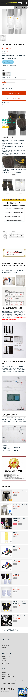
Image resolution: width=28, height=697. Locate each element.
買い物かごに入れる (14, 93)
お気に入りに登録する (15, 98)
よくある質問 (5, 663)
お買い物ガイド (6, 656)
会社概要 (4, 672)
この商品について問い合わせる (9, 65)
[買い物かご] (23, 2)
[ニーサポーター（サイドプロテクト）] (14, 21)
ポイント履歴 (5, 645)
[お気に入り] (19, 2)
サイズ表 (4, 661)
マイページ (5, 643)
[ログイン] (21, 2)
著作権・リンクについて (8, 676)
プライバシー (5, 679)
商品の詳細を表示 (8, 62)
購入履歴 (4, 647)
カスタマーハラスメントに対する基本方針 (12, 681)
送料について (5, 658)
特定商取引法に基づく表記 (8, 683)
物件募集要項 (5, 674)
